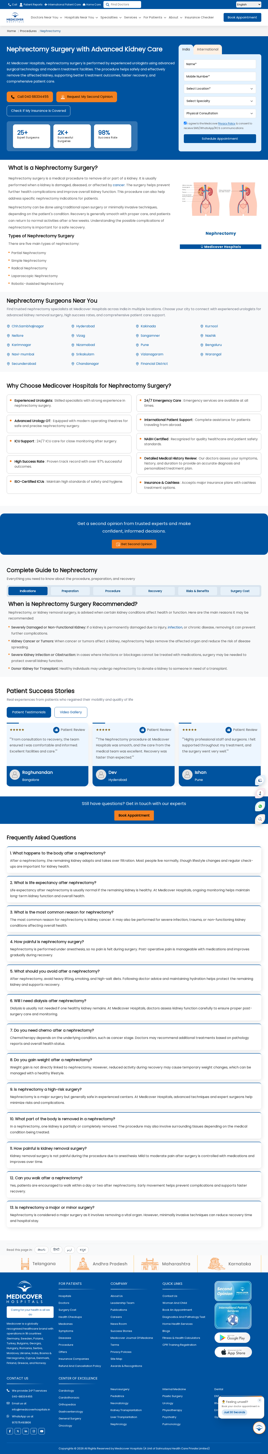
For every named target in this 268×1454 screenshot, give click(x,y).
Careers (116, 1317)
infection (175, 627)
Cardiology (66, 1391)
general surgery (70, 1418)
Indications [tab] (28, 591)
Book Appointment (242, 17)
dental (218, 1389)
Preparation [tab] (70, 591)
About (174, 17)
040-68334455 (22, 1397)
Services (131, 17)
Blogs (166, 1331)
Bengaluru (213, 344)
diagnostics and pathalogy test (183, 1317)
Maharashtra (176, 1264)
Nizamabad (85, 344)
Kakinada (148, 326)
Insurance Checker (199, 17)
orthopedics (67, 1404)
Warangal (213, 354)
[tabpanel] (134, 636)
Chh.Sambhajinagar (28, 326)
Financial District (154, 363)
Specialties (109, 17)
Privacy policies (121, 1352)
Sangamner (150, 335)
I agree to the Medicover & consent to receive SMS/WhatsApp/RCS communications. (218, 126)
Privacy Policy (226, 123)
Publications (119, 1310)
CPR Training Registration (179, 1345)
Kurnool (211, 326)
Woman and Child (174, 1303)
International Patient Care (64, 4)
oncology (65, 1426)
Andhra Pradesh (110, 1264)
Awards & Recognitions (126, 1366)
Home (11, 31)
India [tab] (186, 49)
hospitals (65, 1296)
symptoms (66, 1331)
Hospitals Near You (80, 17)
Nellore (17, 335)
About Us (117, 1296)
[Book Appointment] (260, 780)
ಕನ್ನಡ (83, 1250)
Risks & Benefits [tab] (197, 591)
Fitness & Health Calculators (181, 1338)
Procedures (28, 31)
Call (14, 4)
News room (119, 1324)
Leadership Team (122, 1303)
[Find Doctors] (260, 819)
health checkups (70, 1317)
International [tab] (207, 49)
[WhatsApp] (260, 806)
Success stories (121, 1331)
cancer (119, 185)
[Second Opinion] (260, 793)
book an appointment (177, 1310)
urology (167, 1403)
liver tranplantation (124, 1417)
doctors (64, 1303)
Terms (115, 1345)
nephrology (119, 1424)
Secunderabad (24, 363)
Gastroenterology (71, 1412)
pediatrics (117, 1396)
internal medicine (174, 1389)
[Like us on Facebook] (10, 1431)
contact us (169, 1296)
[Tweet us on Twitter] (18, 1431)
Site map (116, 1359)
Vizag (80, 335)
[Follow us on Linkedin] (26, 1431)
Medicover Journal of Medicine (132, 1338)
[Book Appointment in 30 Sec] (259, 1428)
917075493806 (21, 1422)
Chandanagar (87, 363)
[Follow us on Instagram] (34, 1431)
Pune (145, 344)
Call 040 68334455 (33, 96)
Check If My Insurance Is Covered (38, 110)
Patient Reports (33, 4)
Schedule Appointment (220, 138)
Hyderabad (85, 326)
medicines (66, 1324)
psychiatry (169, 1417)
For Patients (153, 17)
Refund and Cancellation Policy (80, 1366)
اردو (69, 1250)
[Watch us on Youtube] (42, 1431)
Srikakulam (85, 354)
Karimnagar (21, 344)
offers (63, 1352)
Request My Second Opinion (90, 96)
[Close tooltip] (259, 1400)
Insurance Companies (74, 1359)
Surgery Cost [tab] (240, 591)
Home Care (93, 4)
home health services (177, 1324)
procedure (66, 1345)
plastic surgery (172, 1396)
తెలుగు (41, 1250)
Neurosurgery (120, 1389)
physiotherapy (172, 1410)
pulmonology (171, 1424)
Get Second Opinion (136, 544)
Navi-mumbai (23, 354)
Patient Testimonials (29, 712)
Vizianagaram (152, 354)
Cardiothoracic (69, 1398)
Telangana (44, 1264)
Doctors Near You (45, 17)
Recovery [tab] (155, 591)
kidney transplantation (126, 1410)
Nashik (210, 335)
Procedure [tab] (112, 591)
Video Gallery (71, 712)
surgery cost (67, 1310)
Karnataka (239, 1264)
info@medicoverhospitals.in (31, 1409)
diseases (65, 1338)
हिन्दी (56, 1250)
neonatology (119, 1403)
